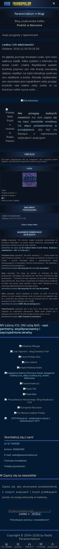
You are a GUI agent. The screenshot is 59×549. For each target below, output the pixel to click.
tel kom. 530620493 (14, 449)
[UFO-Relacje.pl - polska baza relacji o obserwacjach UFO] (29, 421)
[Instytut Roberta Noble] (29, 367)
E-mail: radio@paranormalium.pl (20, 455)
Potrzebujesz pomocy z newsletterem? (29, 520)
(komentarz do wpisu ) (25, 268)
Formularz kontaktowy (15, 461)
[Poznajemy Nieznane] (29, 407)
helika (29, 168)
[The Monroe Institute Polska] (29, 413)
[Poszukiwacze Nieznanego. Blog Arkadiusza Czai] (29, 401)
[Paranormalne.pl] (29, 383)
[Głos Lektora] (29, 362)
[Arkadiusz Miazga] (29, 346)
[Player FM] (29, 389)
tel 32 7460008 (11, 444)
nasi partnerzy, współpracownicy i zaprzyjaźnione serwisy (24, 328)
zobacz (16, 201)
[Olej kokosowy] (29, 100)
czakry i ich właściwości (11, 216)
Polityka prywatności (14, 466)
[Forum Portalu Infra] (29, 357)
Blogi (41, 13)
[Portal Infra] (29, 394)
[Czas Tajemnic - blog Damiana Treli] (29, 351)
